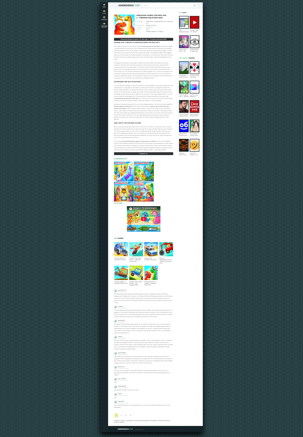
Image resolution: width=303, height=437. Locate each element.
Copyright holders (169, 429)
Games (104, 13)
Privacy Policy (153, 429)
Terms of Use (178, 429)
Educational (149, 27)
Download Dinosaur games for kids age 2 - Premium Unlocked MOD (144, 39)
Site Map (146, 429)
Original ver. (143, 153)
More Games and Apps (104, 26)
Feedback (160, 429)
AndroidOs (129, 5)
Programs (104, 19)
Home (104, 7)
